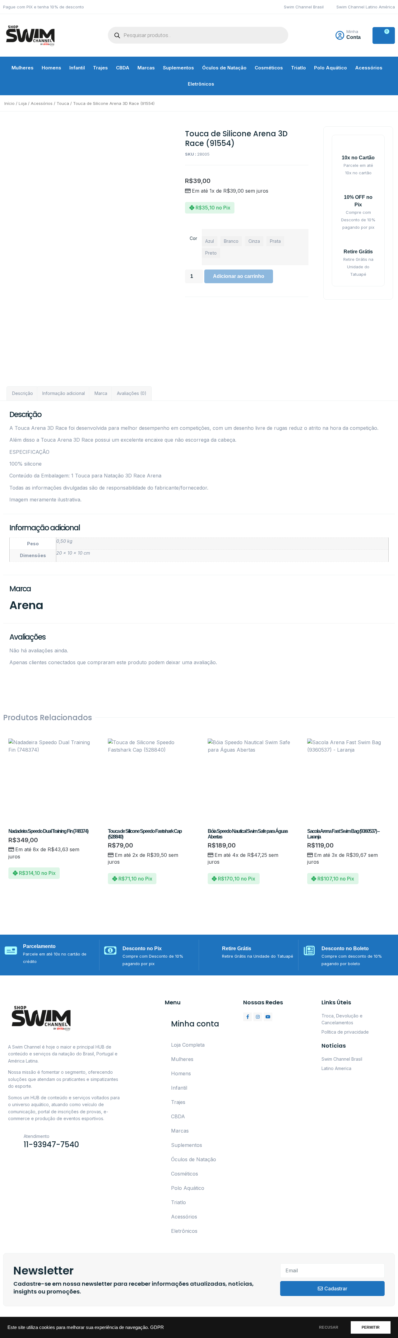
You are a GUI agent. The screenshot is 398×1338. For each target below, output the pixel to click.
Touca (63, 103)
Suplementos (178, 68)
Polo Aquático (330, 68)
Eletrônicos (201, 84)
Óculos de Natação (224, 68)
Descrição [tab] (22, 393)
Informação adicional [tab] (63, 393)
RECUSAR (328, 1327)
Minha (352, 31)
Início (9, 103)
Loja (23, 103)
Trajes (100, 68)
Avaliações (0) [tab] (131, 393)
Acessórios (368, 68)
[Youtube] (268, 1016)
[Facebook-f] (247, 1016)
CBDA (122, 68)
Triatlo (298, 68)
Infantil (77, 68)
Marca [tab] (101, 393)
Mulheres (23, 68)
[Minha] (339, 35)
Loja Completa (188, 1045)
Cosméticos (269, 68)
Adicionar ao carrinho (238, 276)
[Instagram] (257, 1016)
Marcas (146, 68)
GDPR (157, 1327)
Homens (51, 68)
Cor (193, 238)
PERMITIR (371, 1327)
